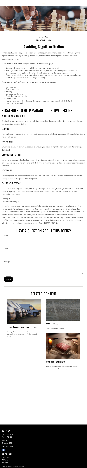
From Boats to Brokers (55, 361)
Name (6, 235)
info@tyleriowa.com (7, 447)
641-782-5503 (10, 435)
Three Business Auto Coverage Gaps (22, 326)
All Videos (5, 460)
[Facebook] (3, 450)
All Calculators (6, 462)
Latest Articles (6, 457)
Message (7, 261)
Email (6, 248)
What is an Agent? (53, 323)
